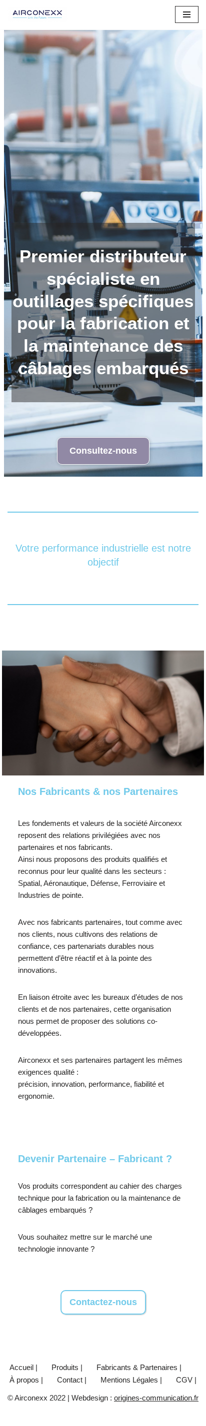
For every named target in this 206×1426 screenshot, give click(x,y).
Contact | (71, 1380)
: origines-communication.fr (154, 1416)
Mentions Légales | (131, 1380)
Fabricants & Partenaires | (139, 1367)
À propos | (26, 1380)
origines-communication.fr (156, 1398)
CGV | (186, 1380)
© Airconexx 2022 (37, 1416)
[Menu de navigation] (186, 14)
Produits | (67, 1367)
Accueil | (24, 1367)
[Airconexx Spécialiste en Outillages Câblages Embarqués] (38, 14)
